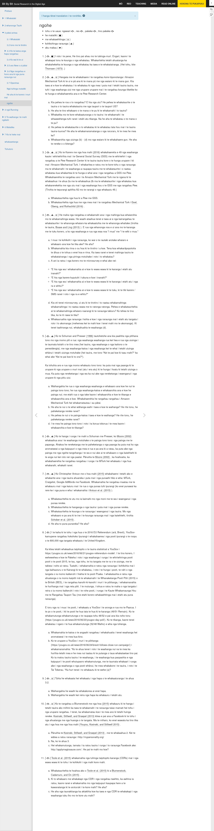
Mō (120, 3)
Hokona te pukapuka (192, 3)
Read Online (168, 3)
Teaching (141, 3)
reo (129, 3)
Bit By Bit (23, 4)
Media (154, 3)
